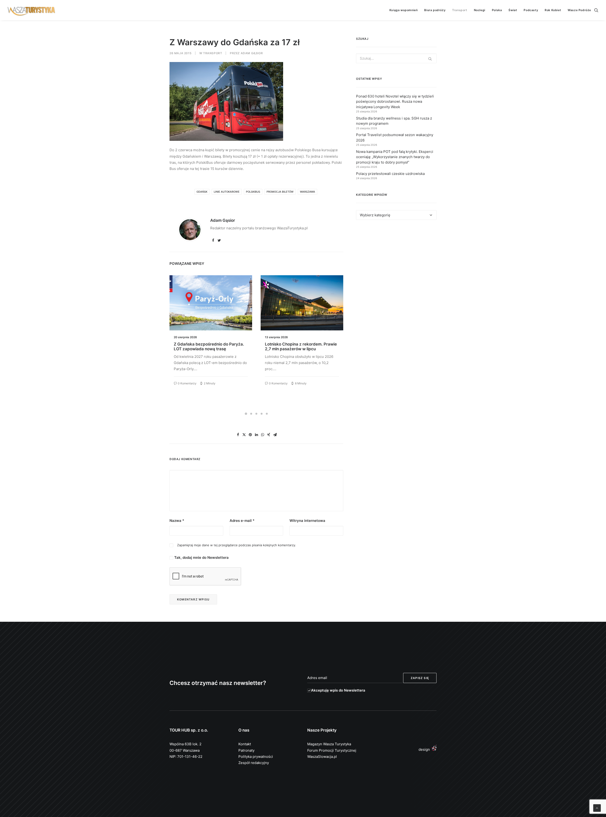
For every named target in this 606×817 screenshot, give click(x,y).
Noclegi (479, 10)
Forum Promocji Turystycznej (331, 750)
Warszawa (307, 191)
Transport (459, 10)
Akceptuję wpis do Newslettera (338, 690)
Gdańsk (201, 191)
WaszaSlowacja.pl (322, 756)
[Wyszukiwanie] (596, 10)
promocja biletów (280, 191)
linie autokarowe (227, 191)
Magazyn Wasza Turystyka (329, 744)
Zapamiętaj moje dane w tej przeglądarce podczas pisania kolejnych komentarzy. (236, 545)
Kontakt (244, 744)
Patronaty (246, 750)
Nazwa (176, 520)
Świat (512, 10)
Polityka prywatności (255, 756)
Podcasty (531, 10)
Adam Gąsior (252, 53)
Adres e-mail (242, 520)
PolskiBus (253, 191)
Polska (497, 10)
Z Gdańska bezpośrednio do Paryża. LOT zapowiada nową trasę (209, 346)
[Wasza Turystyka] (31, 10)
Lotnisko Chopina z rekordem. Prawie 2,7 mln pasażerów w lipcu (301, 346)
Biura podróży (435, 10)
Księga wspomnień (403, 10)
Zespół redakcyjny (253, 762)
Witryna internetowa (307, 520)
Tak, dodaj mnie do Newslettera (201, 557)
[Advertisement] (396, 267)
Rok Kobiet (553, 10)
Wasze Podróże (579, 10)
